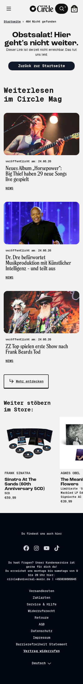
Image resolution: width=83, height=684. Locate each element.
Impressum (41, 637)
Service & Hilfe (41, 604)
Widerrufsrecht (41, 611)
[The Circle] (41, 9)
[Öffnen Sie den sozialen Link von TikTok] (57, 548)
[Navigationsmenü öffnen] (9, 9)
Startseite (12, 21)
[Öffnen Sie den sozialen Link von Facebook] (26, 548)
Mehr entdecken (30, 381)
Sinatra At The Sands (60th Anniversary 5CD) (25, 484)
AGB (41, 624)
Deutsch (39, 663)
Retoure (42, 617)
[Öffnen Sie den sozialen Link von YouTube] (47, 548)
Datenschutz (41, 631)
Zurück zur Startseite (41, 66)
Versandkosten (41, 591)
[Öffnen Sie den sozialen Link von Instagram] (36, 548)
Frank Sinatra (17, 473)
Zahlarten (41, 597)
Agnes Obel (70, 473)
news (9, 188)
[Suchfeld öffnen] (61, 8)
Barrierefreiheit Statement (41, 644)
